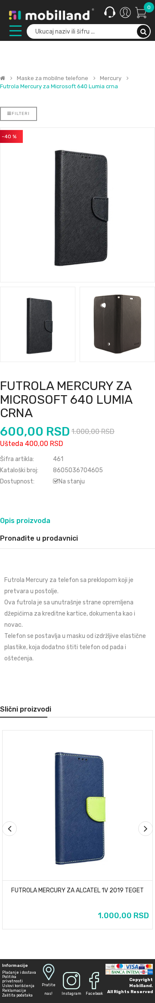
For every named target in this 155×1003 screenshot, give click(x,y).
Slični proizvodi (25, 709)
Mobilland (140, 985)
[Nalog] (125, 12)
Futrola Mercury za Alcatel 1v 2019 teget (77, 890)
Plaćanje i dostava (19, 972)
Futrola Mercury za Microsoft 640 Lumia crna (59, 87)
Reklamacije (14, 990)
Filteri (21, 113)
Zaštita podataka (17, 995)
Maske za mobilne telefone (52, 78)
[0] (140, 12)
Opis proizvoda (25, 521)
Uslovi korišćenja (18, 986)
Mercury (110, 78)
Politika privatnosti (12, 979)
